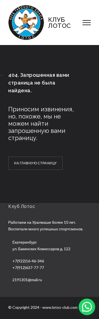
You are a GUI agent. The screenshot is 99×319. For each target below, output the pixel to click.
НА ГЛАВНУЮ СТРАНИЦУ (35, 163)
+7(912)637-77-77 (28, 267)
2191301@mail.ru (27, 279)
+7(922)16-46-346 (28, 261)
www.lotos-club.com (60, 307)
